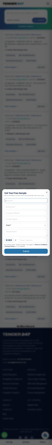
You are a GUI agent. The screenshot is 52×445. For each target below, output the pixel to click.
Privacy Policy (10, 246)
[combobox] (26, 225)
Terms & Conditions (41, 244)
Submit (26, 251)
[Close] (47, 192)
